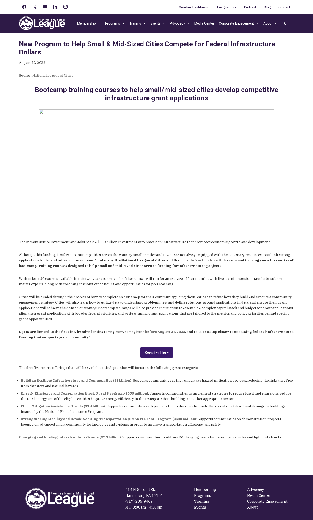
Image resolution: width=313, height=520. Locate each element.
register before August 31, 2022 (157, 331)
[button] (284, 23)
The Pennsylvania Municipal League (42, 23)
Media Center (204, 23)
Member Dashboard (193, 7)
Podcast (250, 7)
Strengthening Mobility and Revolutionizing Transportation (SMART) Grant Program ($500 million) (108, 419)
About (267, 23)
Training (135, 23)
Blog (267, 7)
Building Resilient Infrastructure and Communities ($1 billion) (76, 380)
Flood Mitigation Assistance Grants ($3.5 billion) (63, 406)
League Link (226, 7)
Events (156, 23)
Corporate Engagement (236, 23)
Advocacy (177, 23)
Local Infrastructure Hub (202, 260)
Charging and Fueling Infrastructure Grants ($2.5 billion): (70, 437)
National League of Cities (52, 75)
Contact (284, 7)
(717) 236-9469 (139, 501)
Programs (112, 23)
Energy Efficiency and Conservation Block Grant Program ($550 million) (84, 393)
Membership (86, 23)
